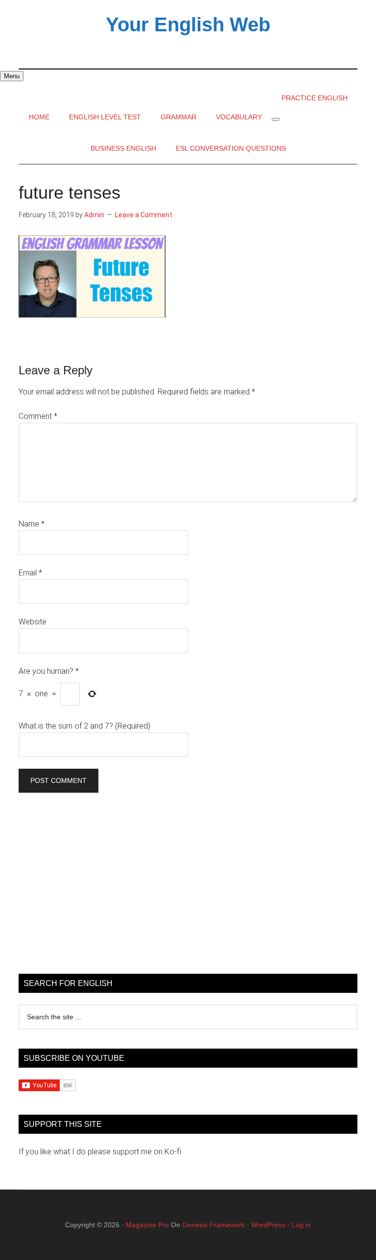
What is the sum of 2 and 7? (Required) (84, 726)
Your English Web (188, 24)
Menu (12, 76)
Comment (38, 416)
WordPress (268, 1225)
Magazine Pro (147, 1225)
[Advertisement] (188, 885)
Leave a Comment (143, 215)
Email (30, 572)
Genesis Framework (213, 1225)
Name (32, 523)
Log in (301, 1225)
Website (33, 621)
